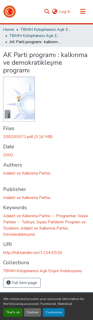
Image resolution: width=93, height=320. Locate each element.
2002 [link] (8, 155)
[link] (46, 137)
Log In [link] (64, 11)
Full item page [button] (24, 283)
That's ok (13, 312)
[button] (9, 11)
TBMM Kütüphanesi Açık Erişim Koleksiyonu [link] (46, 29)
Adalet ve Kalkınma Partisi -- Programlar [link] (39, 216)
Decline (32, 312)
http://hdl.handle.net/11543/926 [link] (32, 252)
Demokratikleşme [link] (19, 234)
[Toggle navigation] (82, 11)
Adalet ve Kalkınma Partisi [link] (26, 173)
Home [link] (8, 29)
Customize (54, 312)
